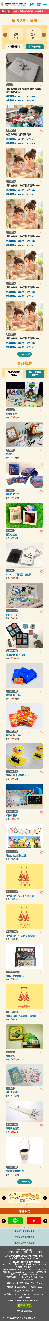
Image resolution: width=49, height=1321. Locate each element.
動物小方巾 (11, 614)
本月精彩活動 (35, 46)
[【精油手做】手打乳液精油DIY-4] (24, 316)
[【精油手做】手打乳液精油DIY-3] (24, 265)
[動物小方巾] (24, 595)
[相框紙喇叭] (24, 796)
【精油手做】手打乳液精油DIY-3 (23, 287)
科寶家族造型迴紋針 (16, 855)
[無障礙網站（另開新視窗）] (25, 1305)
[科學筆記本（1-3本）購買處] (24, 876)
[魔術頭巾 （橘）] (24, 716)
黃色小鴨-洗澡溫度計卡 (17, 775)
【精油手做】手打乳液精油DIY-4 (23, 338)
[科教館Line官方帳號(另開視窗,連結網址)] (15, 1220)
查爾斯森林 (11, 414)
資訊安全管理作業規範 (24, 1237)
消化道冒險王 (12, 1092)
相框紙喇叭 (11, 815)
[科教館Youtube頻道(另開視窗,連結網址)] (34, 1220)
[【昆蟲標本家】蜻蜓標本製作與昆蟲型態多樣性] (24, 67)
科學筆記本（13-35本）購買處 (21, 1016)
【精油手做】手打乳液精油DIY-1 (23, 185)
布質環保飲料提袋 (15, 1171)
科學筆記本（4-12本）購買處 (20, 935)
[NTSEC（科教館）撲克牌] (24, 555)
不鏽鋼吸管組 (12, 1128)
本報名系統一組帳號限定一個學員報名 (29, 12)
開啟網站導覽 (25, 1227)
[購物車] (39, 4)
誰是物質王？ (12, 494)
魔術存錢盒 (11, 534)
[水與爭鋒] (24, 1036)
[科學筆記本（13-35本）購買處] (24, 996)
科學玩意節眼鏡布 (15, 976)
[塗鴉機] (24, 434)
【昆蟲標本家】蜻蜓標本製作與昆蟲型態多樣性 (23, 90)
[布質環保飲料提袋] (24, 1150)
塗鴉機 (9, 454)
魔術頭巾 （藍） (14, 695)
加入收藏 (41, 85)
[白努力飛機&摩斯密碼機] (24, 116)
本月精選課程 (14, 46)
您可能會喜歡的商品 (14, 373)
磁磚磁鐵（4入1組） (16, 655)
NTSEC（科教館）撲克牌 (18, 574)
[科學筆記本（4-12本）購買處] (24, 916)
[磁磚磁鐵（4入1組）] (24, 635)
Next (44, 35)
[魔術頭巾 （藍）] (24, 675)
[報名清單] (32, 4)
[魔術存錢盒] (24, 515)
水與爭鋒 (10, 1056)
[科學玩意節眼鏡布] (24, 956)
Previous (5, 35)
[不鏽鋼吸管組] (24, 1111)
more (24, 354)
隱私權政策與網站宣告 (24, 1231)
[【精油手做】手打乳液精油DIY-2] (24, 214)
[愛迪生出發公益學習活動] (24, 1197)
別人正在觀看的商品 (35, 373)
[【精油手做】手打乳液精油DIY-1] (24, 163)
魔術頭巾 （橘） (14, 735)
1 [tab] (25, 13)
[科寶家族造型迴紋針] (24, 836)
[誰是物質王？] (24, 475)
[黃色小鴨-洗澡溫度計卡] (24, 756)
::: (1, 15)
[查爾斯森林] (24, 394)
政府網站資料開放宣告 (24, 1243)
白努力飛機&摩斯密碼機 (18, 134)
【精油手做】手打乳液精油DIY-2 (23, 236)
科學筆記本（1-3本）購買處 (20, 895)
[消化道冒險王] (24, 1075)
